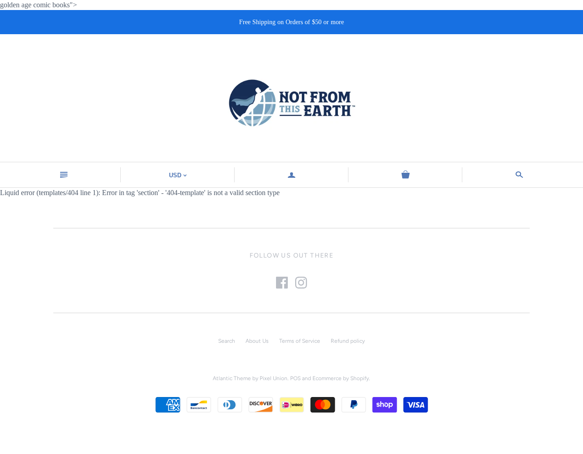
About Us (257, 341)
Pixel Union (273, 378)
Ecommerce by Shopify (340, 378)
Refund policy (348, 341)
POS (295, 378)
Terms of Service (299, 341)
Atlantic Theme (232, 378)
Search (226, 341)
